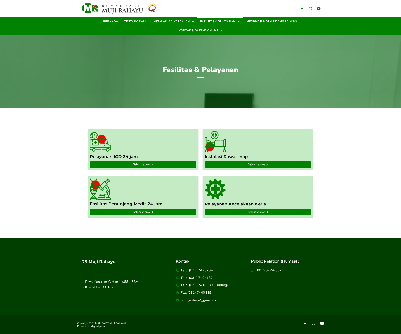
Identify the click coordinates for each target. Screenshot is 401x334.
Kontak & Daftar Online (198, 30)
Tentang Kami (135, 21)
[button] (173, 21)
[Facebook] (302, 8)
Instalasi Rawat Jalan (171, 21)
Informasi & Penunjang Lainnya (272, 21)
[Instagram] (310, 8)
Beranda (110, 21)
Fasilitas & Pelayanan (218, 21)
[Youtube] (319, 8)
